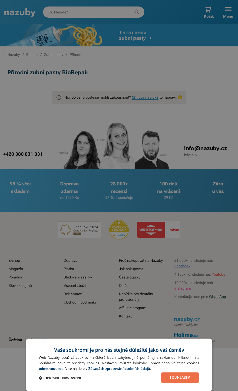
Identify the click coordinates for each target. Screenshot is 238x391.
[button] (60, 377)
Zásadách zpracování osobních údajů (119, 368)
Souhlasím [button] (180, 377)
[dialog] (119, 365)
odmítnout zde (51, 368)
